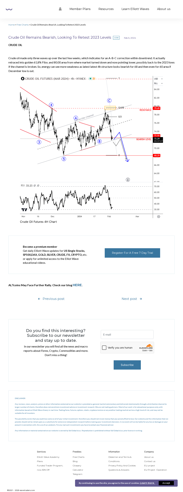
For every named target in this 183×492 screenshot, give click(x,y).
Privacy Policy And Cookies (122, 465)
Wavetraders (9, 9)
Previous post (54, 299)
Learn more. (147, 483)
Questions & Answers (118, 469)
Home (11, 24)
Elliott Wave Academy (48, 457)
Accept (166, 483)
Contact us (149, 461)
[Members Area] (60, 9)
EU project (149, 465)
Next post (129, 299)
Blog (75, 461)
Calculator (78, 469)
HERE (77, 285)
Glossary (77, 465)
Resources (105, 9)
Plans (40, 461)
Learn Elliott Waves (135, 9)
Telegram (77, 474)
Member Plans (80, 9)
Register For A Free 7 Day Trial (132, 252)
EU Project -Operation (155, 469)
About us (163, 9)
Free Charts (22, 24)
